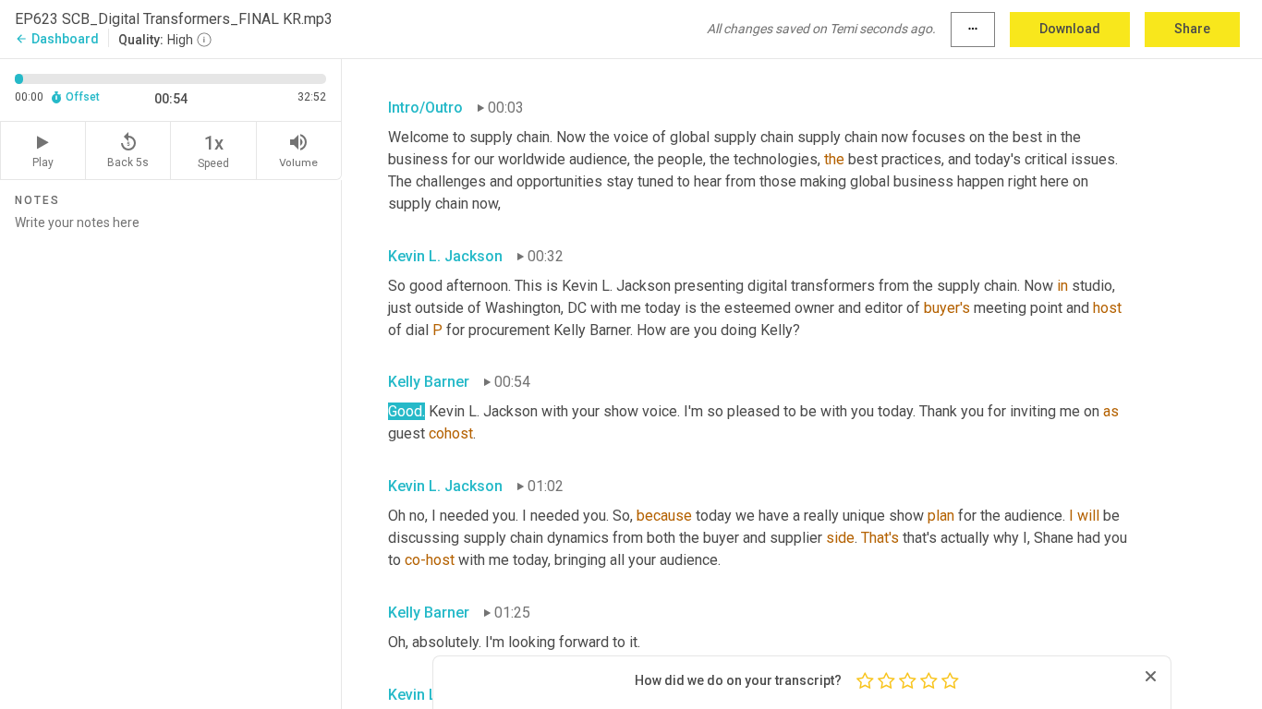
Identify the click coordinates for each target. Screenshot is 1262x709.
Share (1192, 28)
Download (1069, 28)
